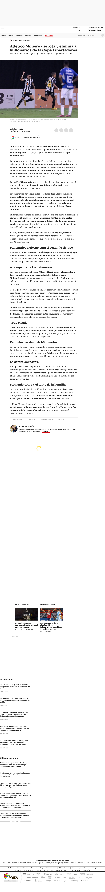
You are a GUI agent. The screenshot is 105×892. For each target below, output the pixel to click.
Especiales (49, 35)
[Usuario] (102, 35)
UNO (42, 877)
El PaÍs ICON (56, 880)
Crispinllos (25, 129)
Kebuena (89, 877)
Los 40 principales (37, 874)
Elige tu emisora (95, 30)
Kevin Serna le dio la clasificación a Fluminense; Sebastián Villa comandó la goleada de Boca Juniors (14, 815)
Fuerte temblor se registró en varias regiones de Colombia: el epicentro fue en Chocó (15, 686)
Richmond (27, 880)
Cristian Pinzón (16, 129)
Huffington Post (31, 877)
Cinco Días (56, 877)
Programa (79, 30)
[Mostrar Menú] (2, 29)
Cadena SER (68, 874)
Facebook (56, 130)
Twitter (61, 130)
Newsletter (98, 35)
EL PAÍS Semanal (71, 877)
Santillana (47, 874)
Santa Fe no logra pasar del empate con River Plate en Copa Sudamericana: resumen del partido (15, 785)
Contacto (11, 868)
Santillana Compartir (58, 874)
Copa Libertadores (20, 40)
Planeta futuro (80, 877)
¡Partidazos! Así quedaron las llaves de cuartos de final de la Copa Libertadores (15, 775)
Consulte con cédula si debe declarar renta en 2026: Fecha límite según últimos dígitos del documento (14, 714)
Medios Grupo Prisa (10, 881)
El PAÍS (28, 874)
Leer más (45, 431)
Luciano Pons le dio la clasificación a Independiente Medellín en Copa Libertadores (51, 626)
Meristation (84, 880)
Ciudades (28, 35)
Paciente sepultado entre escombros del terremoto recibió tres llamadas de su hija (15, 700)
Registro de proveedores (79, 868)
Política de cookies (42, 870)
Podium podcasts (47, 880)
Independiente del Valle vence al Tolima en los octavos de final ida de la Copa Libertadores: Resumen (15, 805)
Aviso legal (93, 868)
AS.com (75, 874)
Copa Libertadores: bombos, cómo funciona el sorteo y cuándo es (26, 625)
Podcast (19, 35)
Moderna (38, 880)
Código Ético (87, 870)
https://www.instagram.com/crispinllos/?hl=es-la (27, 129)
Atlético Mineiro (31, 419)
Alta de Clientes (64, 868)
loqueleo (74, 880)
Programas (38, 35)
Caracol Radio (52, 29)
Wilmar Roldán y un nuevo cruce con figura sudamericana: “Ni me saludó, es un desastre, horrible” (15, 795)
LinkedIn (66, 130)
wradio (48, 877)
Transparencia (75, 870)
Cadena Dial (64, 877)
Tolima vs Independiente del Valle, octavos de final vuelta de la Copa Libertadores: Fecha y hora (13, 764)
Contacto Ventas (22, 868)
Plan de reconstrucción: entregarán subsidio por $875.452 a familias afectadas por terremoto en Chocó (14, 742)
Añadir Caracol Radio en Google (26, 137)
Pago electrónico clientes (48, 868)
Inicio (3, 35)
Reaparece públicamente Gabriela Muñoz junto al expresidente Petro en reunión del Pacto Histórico (14, 728)
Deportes (11, 35)
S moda (65, 880)
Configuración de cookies (59, 870)
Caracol (89, 874)
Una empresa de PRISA (10, 876)
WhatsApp (71, 130)
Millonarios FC (17, 419)
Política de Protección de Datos (23, 870)
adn (82, 874)
